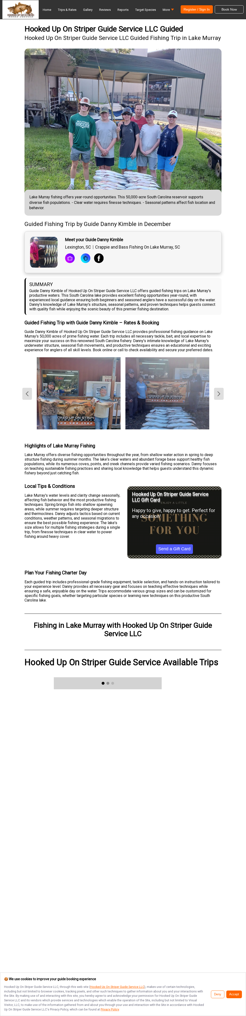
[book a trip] (70, 258)
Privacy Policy (110, 1009)
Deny (217, 994)
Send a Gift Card (174, 548)
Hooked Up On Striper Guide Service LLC (117, 987)
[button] (168, 11)
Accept (234, 994)
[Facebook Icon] (99, 258)
